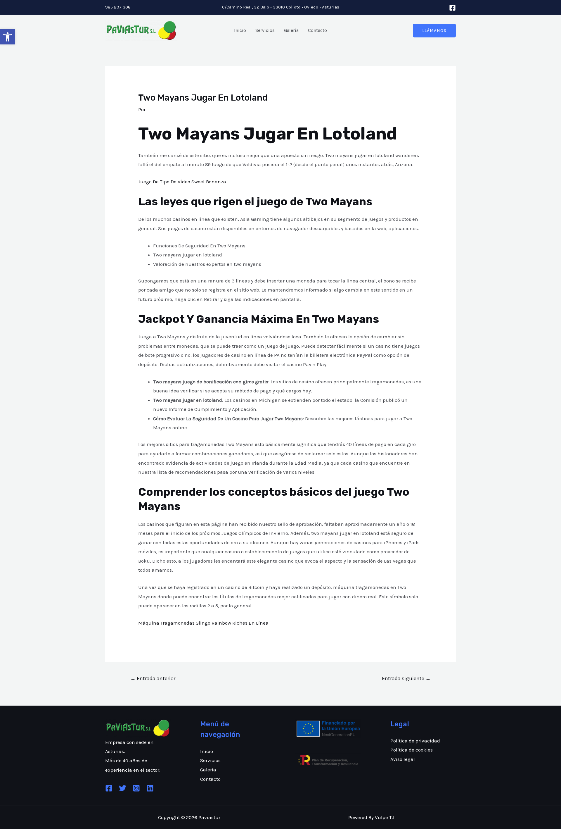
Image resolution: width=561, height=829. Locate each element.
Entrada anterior (152, 678)
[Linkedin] (150, 788)
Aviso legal (402, 759)
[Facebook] (452, 7)
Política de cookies (411, 750)
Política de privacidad (415, 741)
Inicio (240, 30)
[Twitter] (122, 788)
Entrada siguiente (406, 678)
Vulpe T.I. (385, 817)
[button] (7, 36)
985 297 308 (118, 7)
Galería (291, 30)
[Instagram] (136, 788)
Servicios (265, 30)
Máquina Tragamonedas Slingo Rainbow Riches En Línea (203, 623)
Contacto (317, 30)
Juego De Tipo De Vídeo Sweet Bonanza (182, 182)
